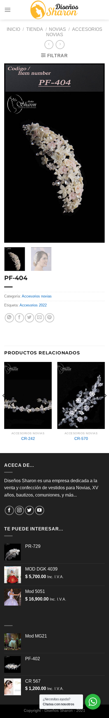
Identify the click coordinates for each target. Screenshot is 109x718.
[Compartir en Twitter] (29, 317)
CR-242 (28, 439)
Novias (57, 29)
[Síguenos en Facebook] (9, 510)
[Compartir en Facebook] (19, 317)
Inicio (13, 29)
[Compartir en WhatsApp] (9, 317)
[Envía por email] (39, 317)
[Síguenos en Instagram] (19, 510)
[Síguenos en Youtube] (39, 510)
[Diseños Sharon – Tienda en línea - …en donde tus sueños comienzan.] (54, 10)
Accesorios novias (37, 296)
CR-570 (81, 439)
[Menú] (7, 10)
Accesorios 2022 (33, 305)
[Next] (96, 153)
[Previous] (13, 153)
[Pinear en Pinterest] (49, 317)
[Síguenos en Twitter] (29, 510)
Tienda (34, 29)
